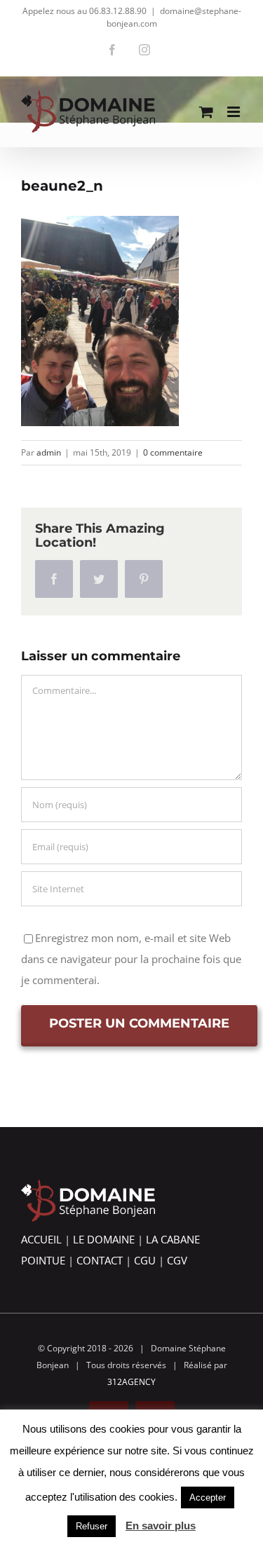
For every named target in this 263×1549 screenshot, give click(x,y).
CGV (177, 1260)
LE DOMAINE (104, 1239)
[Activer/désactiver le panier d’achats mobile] (206, 111)
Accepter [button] (207, 1497)
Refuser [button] (91, 1526)
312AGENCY (131, 1382)
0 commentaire (173, 452)
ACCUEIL (41, 1239)
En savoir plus (161, 1525)
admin (48, 452)
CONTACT (99, 1260)
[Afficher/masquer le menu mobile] (234, 111)
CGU (145, 1260)
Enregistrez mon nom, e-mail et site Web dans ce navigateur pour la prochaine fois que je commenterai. (131, 959)
